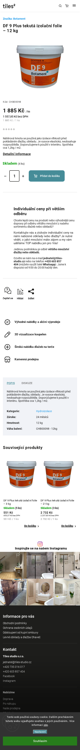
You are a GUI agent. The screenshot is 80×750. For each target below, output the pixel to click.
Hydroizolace (44, 411)
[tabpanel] (21, 494)
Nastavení (40, 731)
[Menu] (74, 6)
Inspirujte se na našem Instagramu (41, 548)
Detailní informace (17, 154)
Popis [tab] (11, 383)
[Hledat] (60, 6)
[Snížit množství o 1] (5, 176)
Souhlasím (40, 741)
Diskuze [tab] (27, 383)
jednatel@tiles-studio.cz (17, 662)
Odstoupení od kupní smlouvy (20, 632)
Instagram (9, 680)
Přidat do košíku (50, 176)
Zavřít (68, 305)
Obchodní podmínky (15, 623)
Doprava (8, 699)
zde (46, 724)
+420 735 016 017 (14, 666)
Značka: (14, 18)
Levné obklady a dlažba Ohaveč (21, 637)
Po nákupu (9, 703)
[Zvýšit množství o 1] (23, 176)
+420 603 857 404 (14, 671)
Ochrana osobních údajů (17, 627)
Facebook (9, 676)
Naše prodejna (11, 708)
